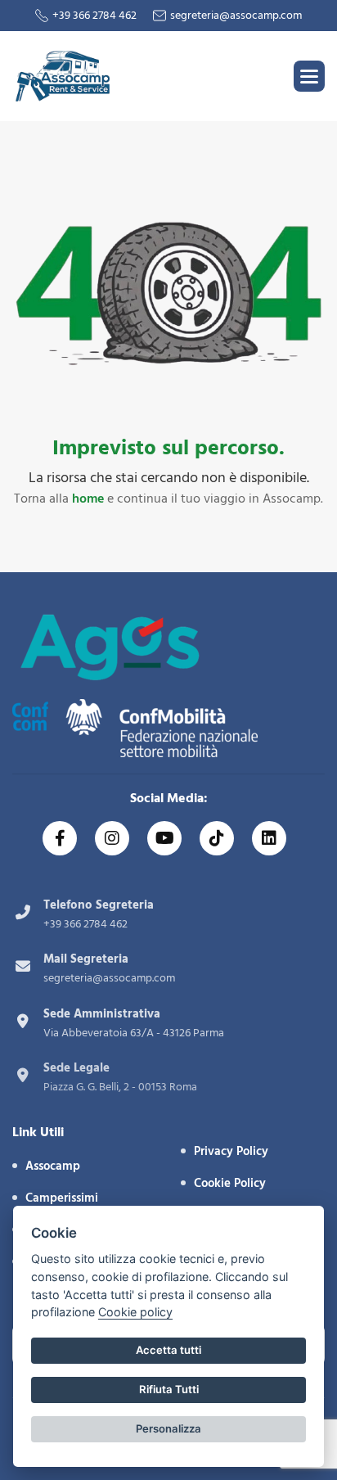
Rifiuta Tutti (169, 1389)
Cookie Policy (230, 1183)
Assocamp (52, 1166)
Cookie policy (135, 1312)
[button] (309, 76)
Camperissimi (61, 1198)
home (88, 498)
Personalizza (168, 1428)
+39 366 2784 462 (94, 15)
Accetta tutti (168, 1349)
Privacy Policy (231, 1151)
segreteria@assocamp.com (236, 15)
